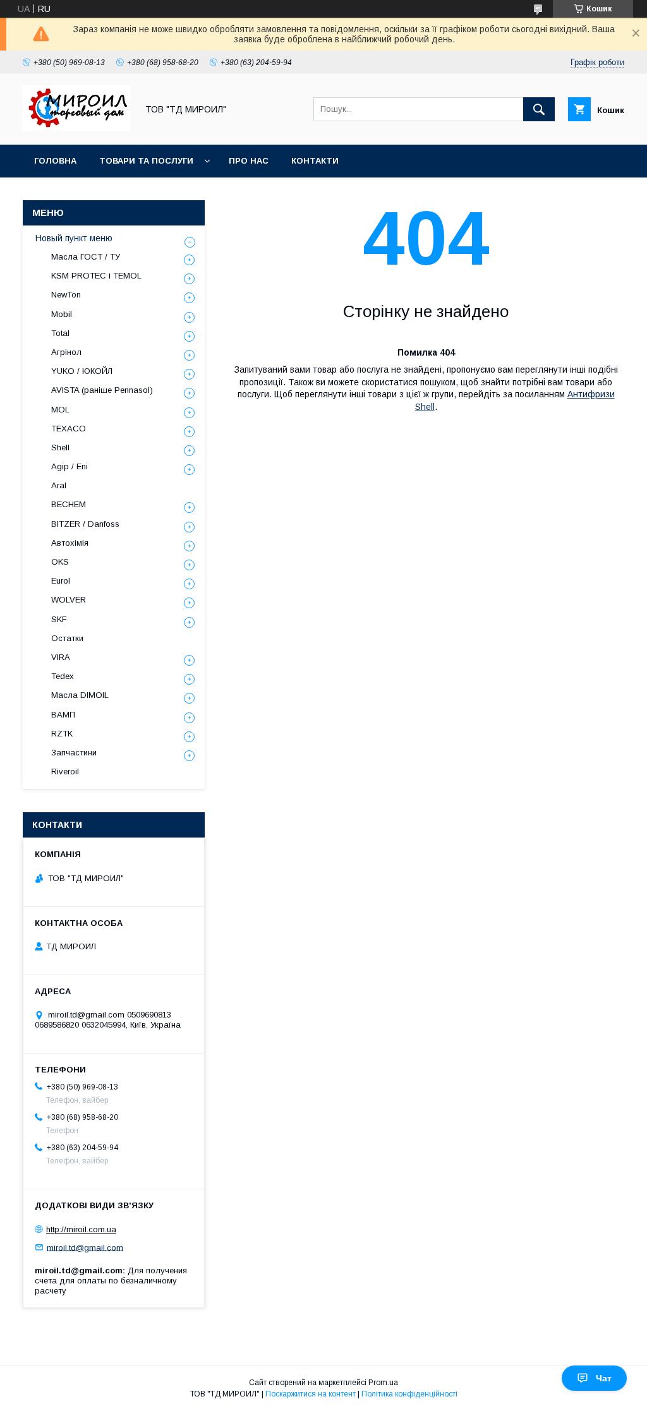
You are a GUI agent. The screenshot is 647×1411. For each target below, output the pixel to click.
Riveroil (65, 771)
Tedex (62, 676)
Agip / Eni (69, 466)
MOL (60, 409)
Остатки (67, 638)
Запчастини (74, 752)
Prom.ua (383, 1382)
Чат (604, 1378)
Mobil (61, 314)
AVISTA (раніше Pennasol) (102, 390)
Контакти (315, 160)
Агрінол (66, 352)
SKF (59, 619)
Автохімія (69, 543)
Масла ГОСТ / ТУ (85, 256)
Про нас (249, 160)
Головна (55, 160)
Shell (60, 447)
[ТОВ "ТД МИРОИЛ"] (76, 128)
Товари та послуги (146, 160)
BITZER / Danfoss (85, 524)
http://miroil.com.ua (81, 1229)
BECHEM (68, 504)
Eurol (60, 580)
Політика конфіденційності (409, 1394)
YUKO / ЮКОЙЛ (81, 371)
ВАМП (63, 714)
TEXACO (68, 428)
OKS (60, 562)
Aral (58, 485)
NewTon (66, 294)
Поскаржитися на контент (310, 1394)
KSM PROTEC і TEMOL (96, 275)
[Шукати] (539, 109)
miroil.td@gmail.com (85, 1247)
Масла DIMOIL (80, 695)
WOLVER (68, 599)
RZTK (62, 733)
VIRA (60, 657)
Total (60, 333)
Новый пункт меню (73, 238)
